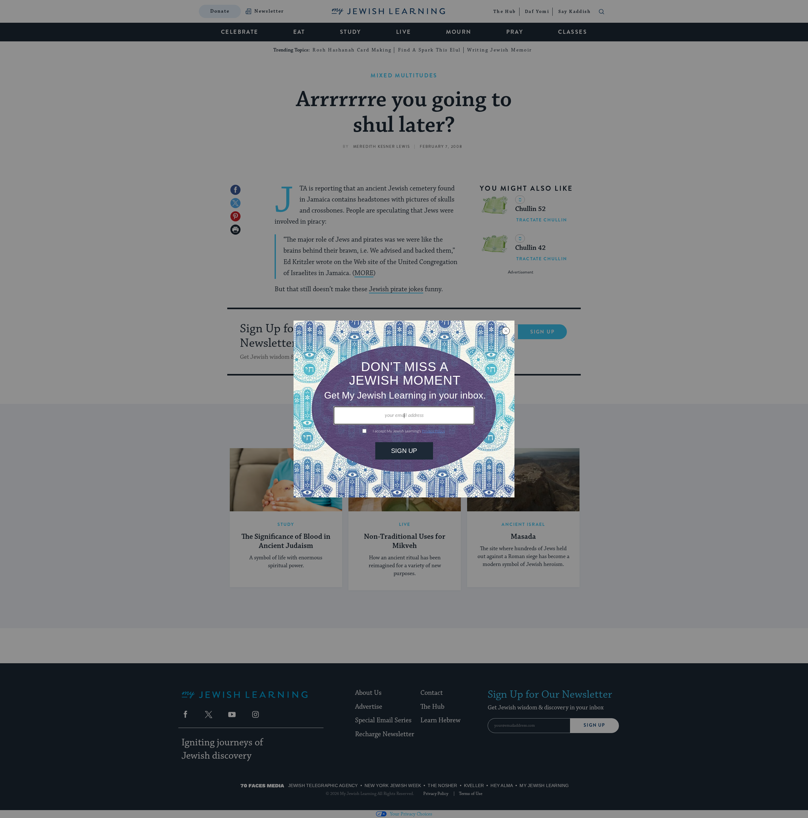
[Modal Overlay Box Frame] (404, 409)
